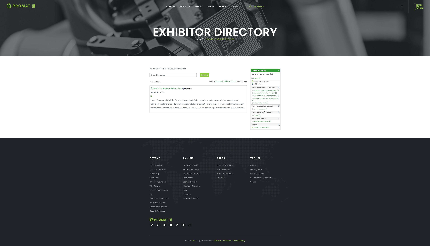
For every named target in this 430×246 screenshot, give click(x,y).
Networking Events (157, 202)
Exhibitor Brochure (191, 169)
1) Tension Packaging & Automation (166, 88)
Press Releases (223, 169)
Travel (223, 6)
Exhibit (199, 6)
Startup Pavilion (190, 182)
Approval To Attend (158, 207)
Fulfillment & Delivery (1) (260, 109)
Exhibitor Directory (157, 169)
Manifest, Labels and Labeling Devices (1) (266, 96)
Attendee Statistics (191, 186)
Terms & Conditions (222, 240)
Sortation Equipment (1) (260, 103)
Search (204, 75)
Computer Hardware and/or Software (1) (266, 90)
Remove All (256, 78)
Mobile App (154, 173)
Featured (219, 81)
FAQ (151, 194)
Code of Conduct (157, 211)
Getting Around (257, 173)
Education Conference (159, 198)
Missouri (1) (256, 115)
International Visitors (158, 190)
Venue (253, 182)
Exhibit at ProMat (190, 165)
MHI (193, 240)
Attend (170, 6)
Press (210, 6)
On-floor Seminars (157, 182)
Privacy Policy (239, 240)
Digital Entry (255, 6)
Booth (234, 81)
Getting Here (256, 169)
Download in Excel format (261, 127)
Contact (237, 6)
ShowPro (187, 194)
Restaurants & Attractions (261, 177)
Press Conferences (225, 173)
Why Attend (154, 186)
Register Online (156, 165)
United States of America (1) (262, 121)
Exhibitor (227, 81)
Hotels (253, 165)
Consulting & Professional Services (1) (265, 93)
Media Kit (221, 177)
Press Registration (225, 165)
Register (184, 6)
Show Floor (154, 177)
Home (199, 39)
